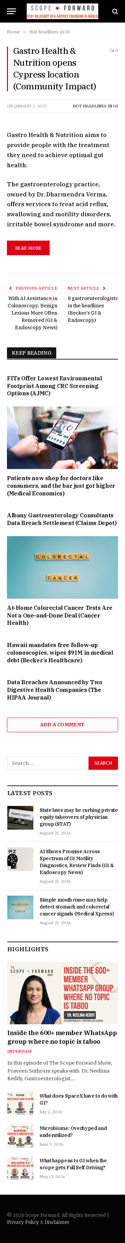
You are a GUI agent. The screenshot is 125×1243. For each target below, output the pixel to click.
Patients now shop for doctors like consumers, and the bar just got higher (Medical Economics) (61, 486)
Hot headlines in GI (95, 106)
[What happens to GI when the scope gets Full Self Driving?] (20, 1168)
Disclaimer (56, 1222)
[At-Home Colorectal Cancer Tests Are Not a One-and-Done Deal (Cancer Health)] (62, 567)
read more (28, 248)
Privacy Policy (23, 1222)
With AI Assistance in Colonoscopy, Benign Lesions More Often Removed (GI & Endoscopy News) (32, 313)
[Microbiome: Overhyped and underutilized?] (20, 1136)
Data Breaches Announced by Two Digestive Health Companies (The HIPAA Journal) (54, 690)
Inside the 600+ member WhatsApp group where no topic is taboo (62, 1037)
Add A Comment (62, 725)
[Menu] (11, 11)
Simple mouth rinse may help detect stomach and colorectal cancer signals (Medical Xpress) (77, 907)
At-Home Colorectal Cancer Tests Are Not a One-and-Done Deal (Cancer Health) (59, 615)
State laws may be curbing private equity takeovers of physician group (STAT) (79, 817)
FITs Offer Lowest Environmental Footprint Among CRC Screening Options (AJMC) (54, 386)
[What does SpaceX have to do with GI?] (20, 1103)
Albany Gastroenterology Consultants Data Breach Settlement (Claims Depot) (61, 519)
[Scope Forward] (63, 11)
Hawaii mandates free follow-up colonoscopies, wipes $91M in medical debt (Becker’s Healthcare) (60, 652)
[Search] (114, 11)
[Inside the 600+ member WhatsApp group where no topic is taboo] (62, 993)
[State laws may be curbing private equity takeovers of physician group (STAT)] (20, 818)
